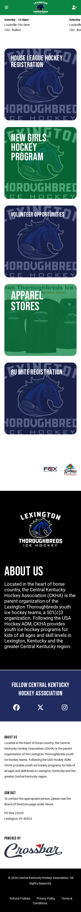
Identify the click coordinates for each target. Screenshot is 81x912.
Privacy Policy (46, 898)
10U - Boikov (12, 30)
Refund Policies (20, 898)
